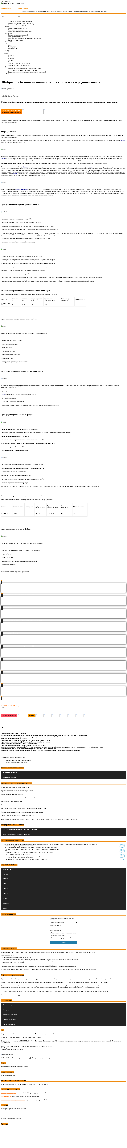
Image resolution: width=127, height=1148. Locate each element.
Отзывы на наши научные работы (19, 63)
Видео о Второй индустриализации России (14, 1066)
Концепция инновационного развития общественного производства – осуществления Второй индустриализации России (39, 819)
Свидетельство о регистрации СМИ (19, 65)
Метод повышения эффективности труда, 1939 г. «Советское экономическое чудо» (30, 847)
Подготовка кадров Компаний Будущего (17, 854)
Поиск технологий (55, 925)
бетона (3, 158)
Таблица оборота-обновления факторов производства (18, 815)
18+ (5, 67)
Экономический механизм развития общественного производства (22, 812)
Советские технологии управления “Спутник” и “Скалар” (20, 829)
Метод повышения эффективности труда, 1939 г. (17, 834)
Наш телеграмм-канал (8, 1075)
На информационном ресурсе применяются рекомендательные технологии (24, 1084)
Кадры (6, 50)
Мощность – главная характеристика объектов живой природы (21, 798)
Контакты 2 (12, 58)
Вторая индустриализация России (14, 8)
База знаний (8, 42)
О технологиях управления (16, 52)
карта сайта (5, 727)
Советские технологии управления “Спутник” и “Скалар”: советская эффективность (31, 849)
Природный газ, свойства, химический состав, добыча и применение (26, 859)
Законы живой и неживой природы (12, 794)
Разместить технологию (15, 40)
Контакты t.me (12, 57)
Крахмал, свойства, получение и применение (18, 857)
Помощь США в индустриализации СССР (18, 762)
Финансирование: (55, 930)
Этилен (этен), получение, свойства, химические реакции (22, 856)
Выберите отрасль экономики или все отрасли (62, 919)
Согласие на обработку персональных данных (22, 70)
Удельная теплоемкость (10, 1019)
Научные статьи (13, 48)
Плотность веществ (8, 1005)
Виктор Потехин (13, 96)
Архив (6, 73)
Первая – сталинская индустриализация (20, 23)
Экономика (4, 1127)
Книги (10, 45)
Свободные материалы (15, 30)
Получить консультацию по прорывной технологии (24, 38)
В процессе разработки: (57, 935)
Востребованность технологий (18, 35)
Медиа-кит (11, 60)
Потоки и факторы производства (11, 801)
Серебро (5, 898)
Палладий (6, 903)
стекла (122, 140)
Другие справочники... (9, 1024)
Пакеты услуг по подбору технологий (20, 31)
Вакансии (11, 55)
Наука (6, 43)
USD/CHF (5, 884)
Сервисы (4, 1145)
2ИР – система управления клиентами (16, 851)
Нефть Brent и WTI (8, 869)
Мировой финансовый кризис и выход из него (15, 787)
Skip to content (5, 1)
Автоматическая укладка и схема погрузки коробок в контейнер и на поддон (28, 852)
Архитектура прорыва (9, 777)
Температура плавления (10, 1014)
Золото (5, 908)
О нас (6, 53)
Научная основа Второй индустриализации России (17, 791)
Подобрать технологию (15, 36)
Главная (6, 20)
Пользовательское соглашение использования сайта (24, 68)
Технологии (8, 33)
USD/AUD (5, 879)
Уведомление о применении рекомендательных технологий (27, 72)
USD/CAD (5, 893)
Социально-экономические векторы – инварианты (17, 805)
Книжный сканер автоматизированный (17, 760)
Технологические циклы (10, 772)
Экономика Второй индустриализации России (23, 25)
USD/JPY (5, 874)
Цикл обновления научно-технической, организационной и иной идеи (23, 808)
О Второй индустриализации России (20, 21)
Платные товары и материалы (17, 28)
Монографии (12, 47)
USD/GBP (5, 888)
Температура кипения (9, 1010)
